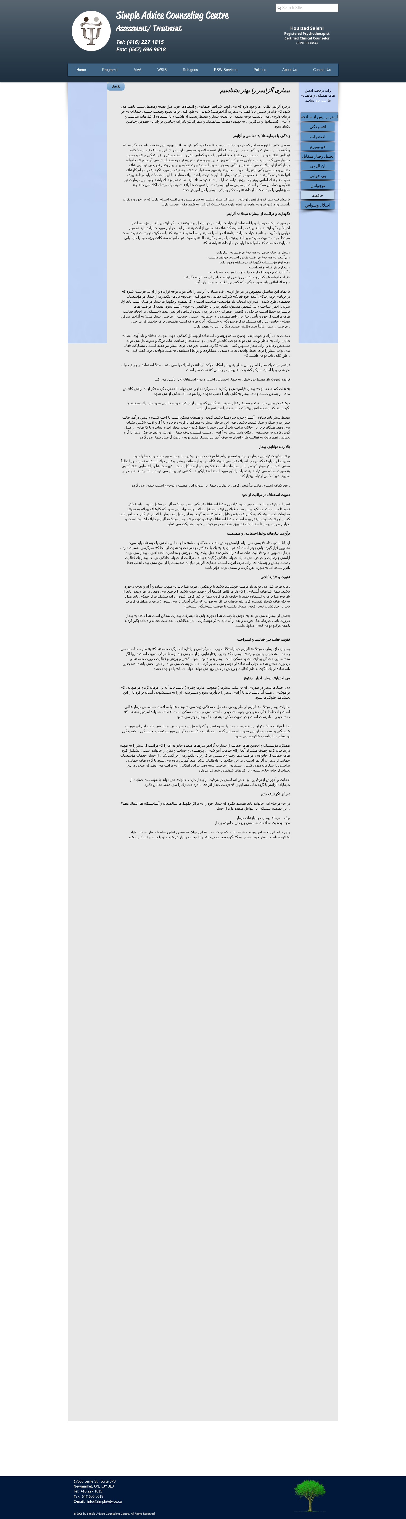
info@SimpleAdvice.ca (104, 1502)
